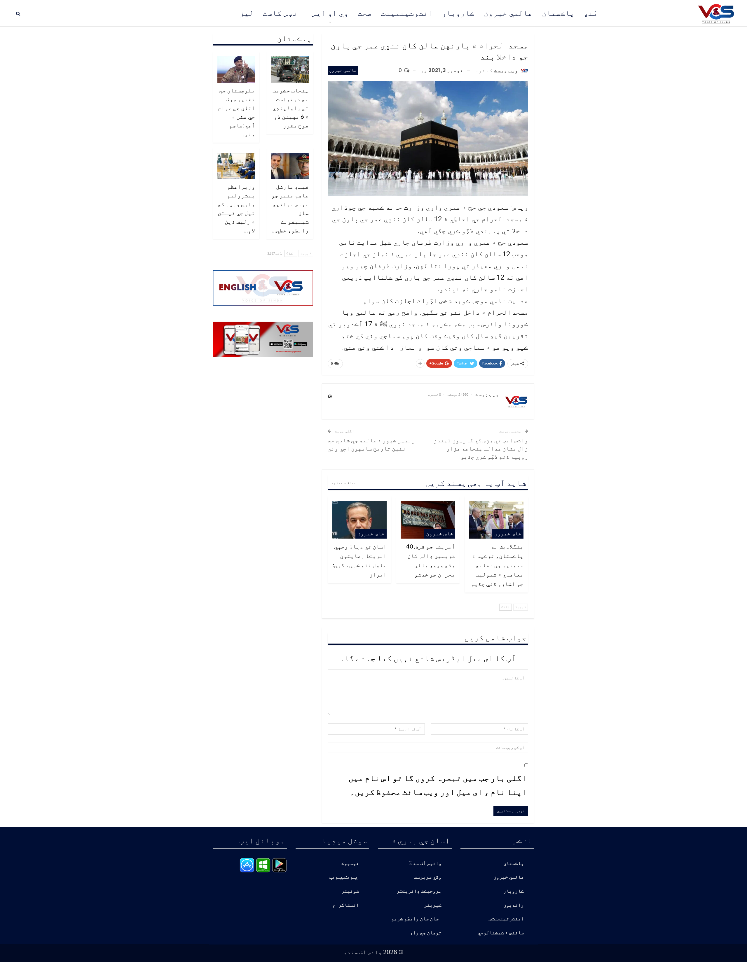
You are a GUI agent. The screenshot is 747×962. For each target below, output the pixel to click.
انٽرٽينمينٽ (406, 13)
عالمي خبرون (508, 13)
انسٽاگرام (346, 905)
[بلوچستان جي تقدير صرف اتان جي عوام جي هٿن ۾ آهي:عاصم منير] (236, 69)
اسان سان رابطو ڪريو (416, 919)
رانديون (513, 905)
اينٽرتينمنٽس (506, 919)
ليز (247, 13)
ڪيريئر (432, 905)
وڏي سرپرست (427, 877)
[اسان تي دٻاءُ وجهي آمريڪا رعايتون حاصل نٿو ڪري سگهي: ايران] (359, 520)
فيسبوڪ (350, 863)
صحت (365, 13)
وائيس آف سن (427, 863)
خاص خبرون (507, 533)
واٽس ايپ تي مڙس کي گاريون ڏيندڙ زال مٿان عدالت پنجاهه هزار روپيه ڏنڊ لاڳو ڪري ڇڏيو (481, 448)
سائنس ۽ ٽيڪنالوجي (501, 933)
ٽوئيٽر (350, 891)
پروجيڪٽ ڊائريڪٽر (419, 891)
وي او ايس (330, 13)
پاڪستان (558, 13)
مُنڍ (591, 13)
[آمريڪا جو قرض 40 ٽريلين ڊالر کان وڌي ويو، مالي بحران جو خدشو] (428, 520)
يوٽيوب (344, 875)
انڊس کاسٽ (282, 13)
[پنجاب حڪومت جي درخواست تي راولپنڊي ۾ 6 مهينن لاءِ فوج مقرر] (290, 69)
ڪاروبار (458, 13)
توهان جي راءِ (425, 933)
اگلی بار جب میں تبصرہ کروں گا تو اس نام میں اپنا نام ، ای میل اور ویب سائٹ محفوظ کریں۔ (437, 785)
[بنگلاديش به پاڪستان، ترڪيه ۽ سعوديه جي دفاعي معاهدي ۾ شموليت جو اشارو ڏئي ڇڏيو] (496, 520)
